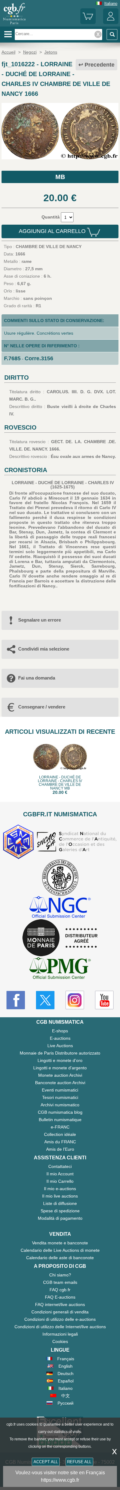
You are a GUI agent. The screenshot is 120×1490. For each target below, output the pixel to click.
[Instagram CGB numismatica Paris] (75, 1000)
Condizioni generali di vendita (60, 1311)
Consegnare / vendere (41, 706)
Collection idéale (60, 1134)
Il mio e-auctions (60, 1188)
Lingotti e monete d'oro (60, 1060)
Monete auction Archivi (60, 1075)
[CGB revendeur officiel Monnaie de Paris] (60, 938)
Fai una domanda (36, 677)
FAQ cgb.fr (60, 1289)
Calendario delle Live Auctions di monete (60, 1250)
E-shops (60, 1030)
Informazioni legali (60, 1334)
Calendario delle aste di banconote (60, 1257)
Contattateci (60, 1166)
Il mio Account (60, 1173)
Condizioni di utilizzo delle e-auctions (60, 1319)
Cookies (60, 1341)
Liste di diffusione (60, 1203)
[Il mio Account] (110, 22)
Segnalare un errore (39, 620)
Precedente (99, 65)
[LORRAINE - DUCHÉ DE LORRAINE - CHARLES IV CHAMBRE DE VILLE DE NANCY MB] (60, 157)
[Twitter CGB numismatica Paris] (45, 1000)
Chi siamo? (60, 1274)
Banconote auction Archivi (60, 1082)
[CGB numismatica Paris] (14, 24)
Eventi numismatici (60, 1090)
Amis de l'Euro (60, 1149)
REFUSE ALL (79, 1461)
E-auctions (60, 1038)
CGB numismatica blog (60, 1112)
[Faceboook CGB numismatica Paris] (15, 1000)
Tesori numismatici (60, 1097)
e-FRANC (60, 1127)
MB (60, 177)
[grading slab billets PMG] (60, 969)
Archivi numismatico (60, 1104)
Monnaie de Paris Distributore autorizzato (60, 1053)
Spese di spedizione (60, 1210)
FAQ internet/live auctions (60, 1304)
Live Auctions (60, 1045)
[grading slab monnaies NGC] (60, 907)
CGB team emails (60, 1282)
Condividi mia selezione (43, 648)
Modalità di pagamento (60, 1218)
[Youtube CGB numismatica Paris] (104, 1000)
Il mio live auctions (60, 1196)
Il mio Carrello (60, 1181)
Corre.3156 (39, 358)
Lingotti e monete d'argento (60, 1067)
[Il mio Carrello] (88, 22)
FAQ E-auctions (60, 1297)
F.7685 (12, 358)
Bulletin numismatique (60, 1119)
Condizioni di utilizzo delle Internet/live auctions (60, 1326)
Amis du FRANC (60, 1141)
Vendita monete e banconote (60, 1242)
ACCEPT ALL (46, 1461)
